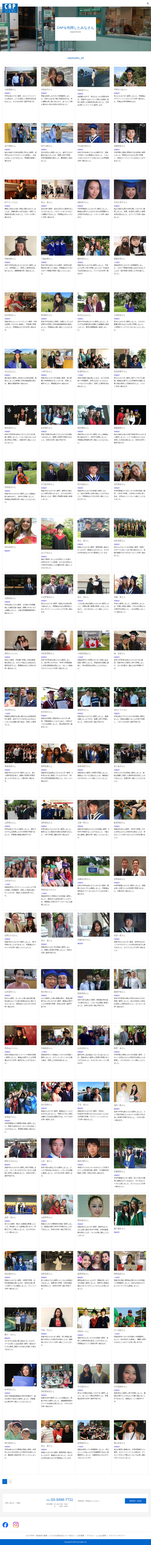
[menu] (147, 3)
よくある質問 (101, 1535)
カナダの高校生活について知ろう (62, 1535)
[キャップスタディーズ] (10, 8)
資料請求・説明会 (135, 1501)
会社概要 (81, 1535)
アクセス (90, 1535)
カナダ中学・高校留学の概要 (36, 1535)
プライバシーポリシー (117, 1535)
